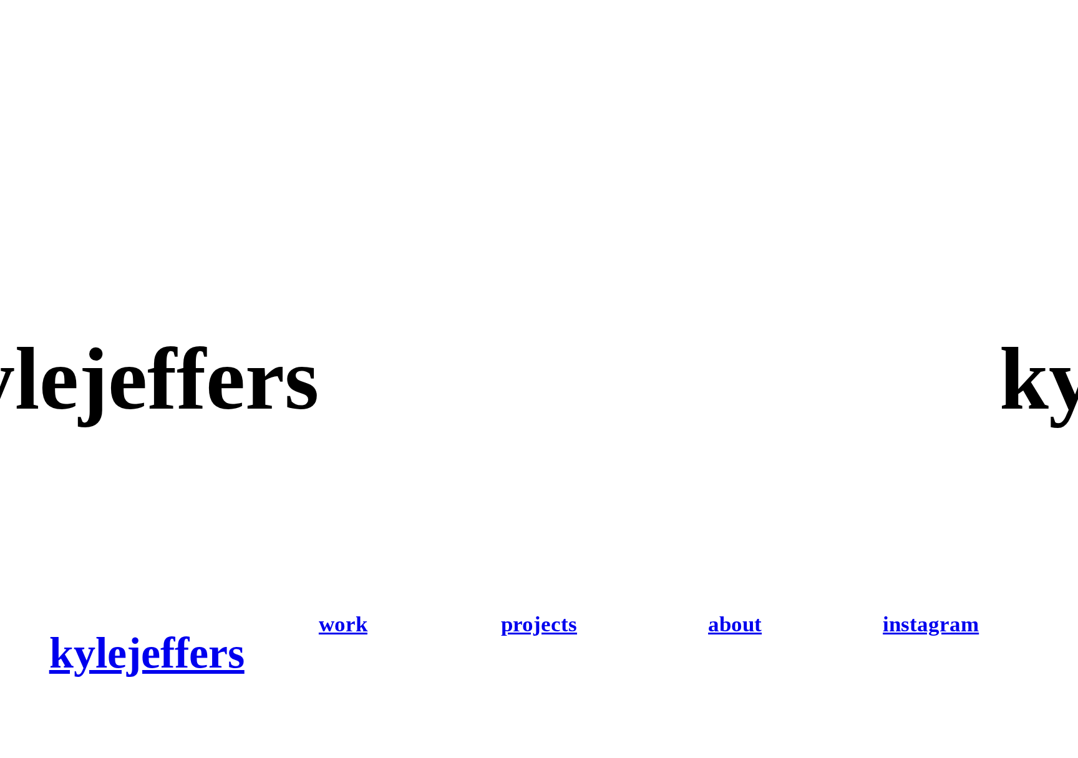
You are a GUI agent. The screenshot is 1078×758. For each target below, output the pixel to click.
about (735, 624)
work (343, 624)
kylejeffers (147, 653)
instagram (931, 624)
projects (539, 624)
